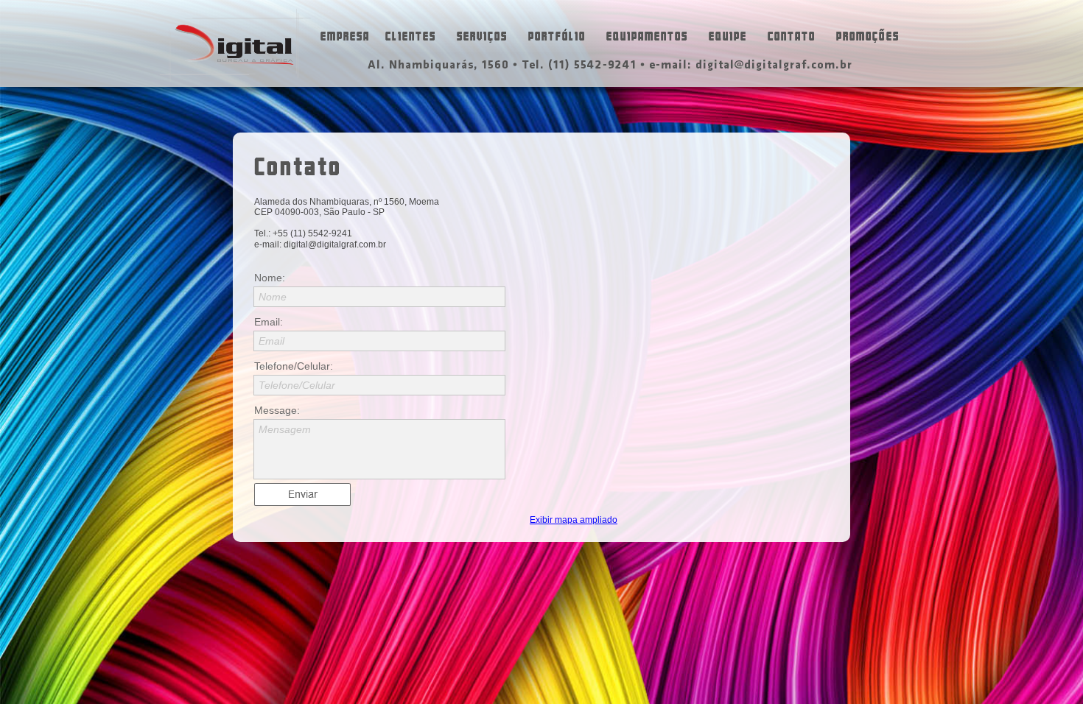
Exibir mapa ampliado (573, 519)
